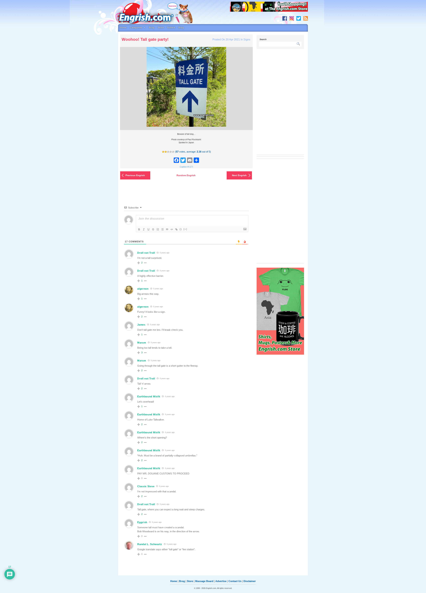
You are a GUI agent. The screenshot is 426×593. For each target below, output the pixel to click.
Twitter (298, 18)
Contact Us (234, 581)
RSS (305, 18)
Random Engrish (186, 175)
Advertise (220, 581)
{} (181, 229)
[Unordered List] (162, 229)
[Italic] (143, 229)
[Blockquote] (167, 229)
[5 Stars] (173, 152)
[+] (185, 229)
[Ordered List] (157, 229)
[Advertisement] (280, 104)
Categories (136, 27)
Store (161, 27)
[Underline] (148, 229)
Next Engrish (239, 175)
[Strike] (153, 229)
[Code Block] (171, 229)
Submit (171, 27)
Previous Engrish (135, 175)
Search (263, 39)
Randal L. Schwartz (149, 544)
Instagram (291, 18)
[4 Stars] (170, 152)
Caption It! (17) (186, 167)
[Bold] (139, 229)
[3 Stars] (168, 152)
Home (123, 27)
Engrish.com (152, 14)
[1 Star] (163, 152)
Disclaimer (249, 581)
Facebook (284, 18)
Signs (246, 39)
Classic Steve (145, 486)
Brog (151, 27)
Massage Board (204, 581)
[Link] (176, 229)
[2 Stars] (165, 152)
